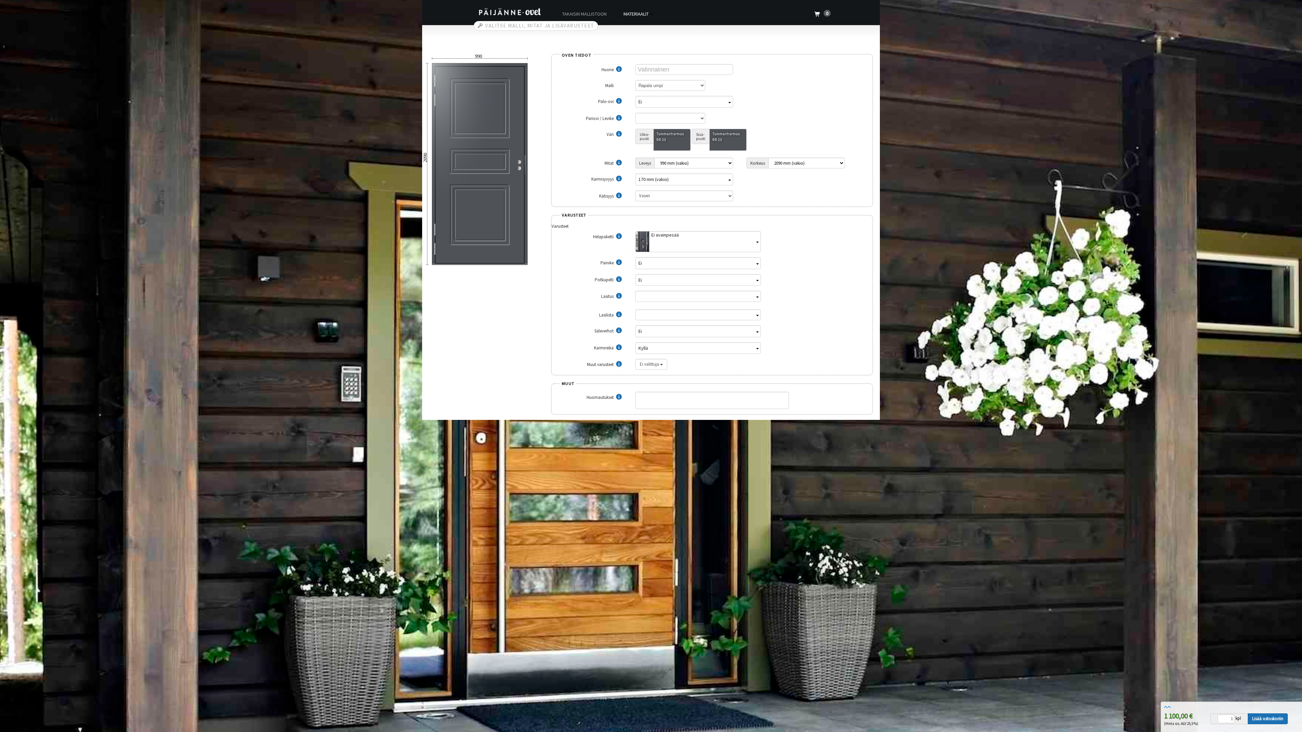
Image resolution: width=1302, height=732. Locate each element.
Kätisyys (607, 196)
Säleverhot (604, 331)
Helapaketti (604, 237)
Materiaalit (637, 14)
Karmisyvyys (603, 179)
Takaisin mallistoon (584, 14)
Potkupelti (605, 280)
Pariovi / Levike (600, 118)
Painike (607, 263)
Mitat (610, 163)
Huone (608, 70)
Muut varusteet (601, 364)
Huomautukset (601, 397)
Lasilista (607, 315)
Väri (611, 134)
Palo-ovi (606, 101)
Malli (610, 85)
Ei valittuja (650, 364)
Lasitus (608, 296)
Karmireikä (604, 348)
